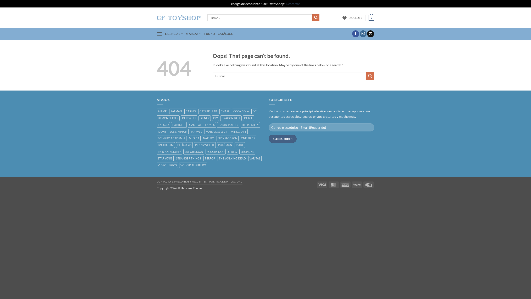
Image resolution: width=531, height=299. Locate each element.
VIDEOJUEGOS (167, 165)
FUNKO (209, 34)
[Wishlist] (344, 17)
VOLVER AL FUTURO (193, 165)
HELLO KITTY (250, 124)
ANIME (162, 111)
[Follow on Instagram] (363, 33)
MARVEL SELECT (216, 131)
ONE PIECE (248, 138)
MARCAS (192, 34)
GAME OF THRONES (202, 124)
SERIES (232, 151)
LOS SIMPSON (178, 131)
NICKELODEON (227, 138)
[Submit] (315, 17)
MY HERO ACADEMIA (171, 138)
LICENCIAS (172, 34)
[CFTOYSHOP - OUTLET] (179, 18)
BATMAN (176, 111)
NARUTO (208, 138)
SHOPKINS (247, 151)
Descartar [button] (293, 4)
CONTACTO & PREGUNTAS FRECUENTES (182, 181)
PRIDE (240, 145)
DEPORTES (189, 118)
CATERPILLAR (208, 111)
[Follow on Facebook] (355, 33)
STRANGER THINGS (188, 158)
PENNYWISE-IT (204, 145)
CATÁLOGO (225, 34)
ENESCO (163, 124)
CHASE (225, 111)
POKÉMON (225, 145)
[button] (356, 18)
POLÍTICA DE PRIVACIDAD (225, 181)
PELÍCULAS (184, 145)
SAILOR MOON (194, 151)
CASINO (191, 111)
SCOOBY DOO (215, 151)
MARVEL (196, 131)
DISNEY (204, 118)
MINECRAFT (238, 131)
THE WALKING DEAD (232, 158)
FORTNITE (178, 124)
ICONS (162, 131)
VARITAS (255, 158)
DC (255, 111)
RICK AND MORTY (169, 151)
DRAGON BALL (231, 118)
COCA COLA (241, 111)
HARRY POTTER (228, 124)
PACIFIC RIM (166, 145)
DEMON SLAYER (168, 118)
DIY (215, 118)
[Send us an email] (370, 33)
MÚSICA (194, 138)
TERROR (210, 158)
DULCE (248, 118)
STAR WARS (165, 158)
